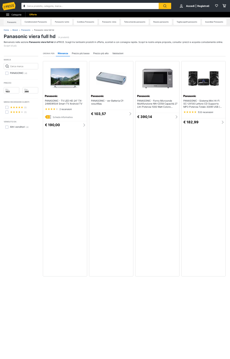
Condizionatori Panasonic (36, 22)
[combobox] (90, 6)
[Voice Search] (24, 6)
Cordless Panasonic (85, 22)
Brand (15, 30)
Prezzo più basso (80, 53)
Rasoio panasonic (161, 22)
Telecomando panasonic (135, 22)
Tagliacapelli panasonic (187, 22)
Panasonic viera (109, 22)
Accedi (190, 6)
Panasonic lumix (62, 22)
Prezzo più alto (101, 53)
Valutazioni (117, 53)
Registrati (203, 6)
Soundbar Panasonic (214, 22)
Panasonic (11, 22)
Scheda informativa (63, 117)
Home (6, 30)
